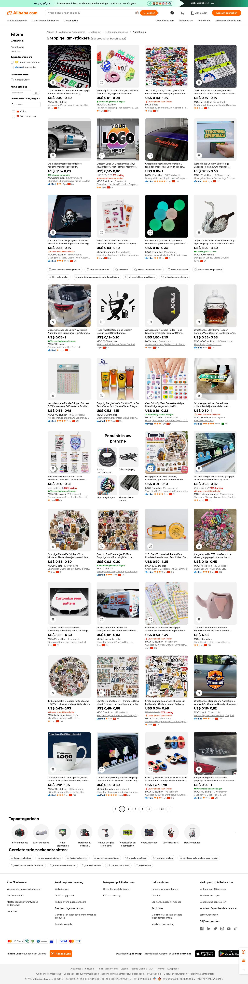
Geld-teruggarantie (65, 895)
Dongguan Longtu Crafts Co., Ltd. (211, 257)
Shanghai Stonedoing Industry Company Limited (166, 178)
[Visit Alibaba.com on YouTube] (229, 929)
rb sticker (123, 269)
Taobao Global (138, 968)
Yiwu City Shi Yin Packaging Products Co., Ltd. (166, 491)
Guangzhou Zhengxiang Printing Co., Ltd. (166, 420)
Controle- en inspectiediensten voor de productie (75, 916)
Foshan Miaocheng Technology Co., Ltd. (118, 107)
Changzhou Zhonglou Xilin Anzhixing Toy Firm (166, 107)
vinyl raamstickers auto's (149, 269)
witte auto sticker (179, 269)
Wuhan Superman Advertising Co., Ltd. (214, 715)
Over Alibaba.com (16, 882)
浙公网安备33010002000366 (179, 979)
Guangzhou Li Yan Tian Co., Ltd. (64, 347)
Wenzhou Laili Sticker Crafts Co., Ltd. (116, 344)
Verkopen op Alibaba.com (213, 889)
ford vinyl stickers (165, 858)
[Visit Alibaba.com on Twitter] (215, 929)
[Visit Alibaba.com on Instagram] (222, 929)
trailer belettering (78, 858)
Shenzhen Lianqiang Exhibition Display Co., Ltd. (118, 184)
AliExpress (76, 968)
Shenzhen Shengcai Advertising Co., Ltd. (69, 181)
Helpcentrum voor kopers (164, 889)
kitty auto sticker (60, 277)
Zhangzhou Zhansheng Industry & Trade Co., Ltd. (69, 568)
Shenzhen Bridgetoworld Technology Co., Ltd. (166, 721)
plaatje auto (145, 865)
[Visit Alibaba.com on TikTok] (235, 929)
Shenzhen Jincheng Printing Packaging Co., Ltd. (118, 255)
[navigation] (26, 420)
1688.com (89, 968)
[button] (137, 13)
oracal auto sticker (138, 858)
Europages (173, 968)
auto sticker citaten (99, 269)
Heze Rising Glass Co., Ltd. (208, 344)
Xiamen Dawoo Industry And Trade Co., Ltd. (166, 255)
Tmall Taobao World (107, 968)
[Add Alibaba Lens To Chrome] (61, 953)
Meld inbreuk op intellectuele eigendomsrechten (166, 916)
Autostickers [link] (139, 32)
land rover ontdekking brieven (66, 269)
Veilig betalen (62, 889)
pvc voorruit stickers (51, 858)
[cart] (183, 13)
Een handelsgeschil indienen (166, 901)
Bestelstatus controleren (213, 901)
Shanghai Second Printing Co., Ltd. (115, 642)
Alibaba (50, 32)
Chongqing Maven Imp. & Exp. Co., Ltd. (68, 105)
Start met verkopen (210, 895)
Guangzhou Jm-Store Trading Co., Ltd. (67, 497)
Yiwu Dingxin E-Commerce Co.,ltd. (212, 642)
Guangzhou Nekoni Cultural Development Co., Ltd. (166, 644)
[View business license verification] (154, 979)
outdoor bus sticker (120, 865)
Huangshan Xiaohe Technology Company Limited (215, 178)
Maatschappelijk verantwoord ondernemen (22, 903)
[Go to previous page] (115, 809)
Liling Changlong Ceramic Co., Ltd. (66, 792)
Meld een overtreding (162, 924)
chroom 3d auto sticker (64, 865)
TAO (150, 968)
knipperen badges (22, 858)
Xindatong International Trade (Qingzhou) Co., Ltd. (215, 105)
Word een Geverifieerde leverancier (218, 908)
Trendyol (159, 968)
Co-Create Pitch (15, 895)
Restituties (157, 908)
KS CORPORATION (204, 420)
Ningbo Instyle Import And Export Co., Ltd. (69, 417)
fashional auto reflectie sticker (29, 865)
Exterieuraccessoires (117, 32)
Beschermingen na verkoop (69, 908)
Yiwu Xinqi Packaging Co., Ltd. (63, 718)
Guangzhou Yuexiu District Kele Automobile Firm (69, 257)
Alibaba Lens (14, 953)
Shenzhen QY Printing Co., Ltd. (210, 568)
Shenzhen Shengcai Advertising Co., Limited (215, 497)
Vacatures (12, 911)
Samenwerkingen (209, 914)
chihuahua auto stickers (176, 277)
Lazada (124, 968)
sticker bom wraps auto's (210, 269)
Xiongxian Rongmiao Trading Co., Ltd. (67, 642)
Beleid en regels (63, 924)
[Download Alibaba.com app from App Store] (205, 953)
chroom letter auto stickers (142, 277)
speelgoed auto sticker (108, 858)
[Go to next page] (169, 809)
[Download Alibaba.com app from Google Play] (229, 953)
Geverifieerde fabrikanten (116, 889)
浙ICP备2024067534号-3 (210, 979)
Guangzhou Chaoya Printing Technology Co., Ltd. (118, 571)
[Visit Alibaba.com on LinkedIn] (208, 929)
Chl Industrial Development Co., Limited (166, 568)
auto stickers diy (93, 865)
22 (162, 809)
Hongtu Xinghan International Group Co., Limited (118, 715)
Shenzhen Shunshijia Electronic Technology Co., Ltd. (166, 344)
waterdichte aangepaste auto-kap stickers (98, 277)
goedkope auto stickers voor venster (200, 858)
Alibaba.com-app (181, 953)
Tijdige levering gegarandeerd (70, 901)
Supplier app (134, 953)
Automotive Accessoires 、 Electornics (80, 32)
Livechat (156, 895)
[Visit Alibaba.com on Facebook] (202, 929)
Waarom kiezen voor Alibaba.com (24, 889)
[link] (243, 952)
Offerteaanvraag (111, 895)
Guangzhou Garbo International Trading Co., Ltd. (118, 417)
